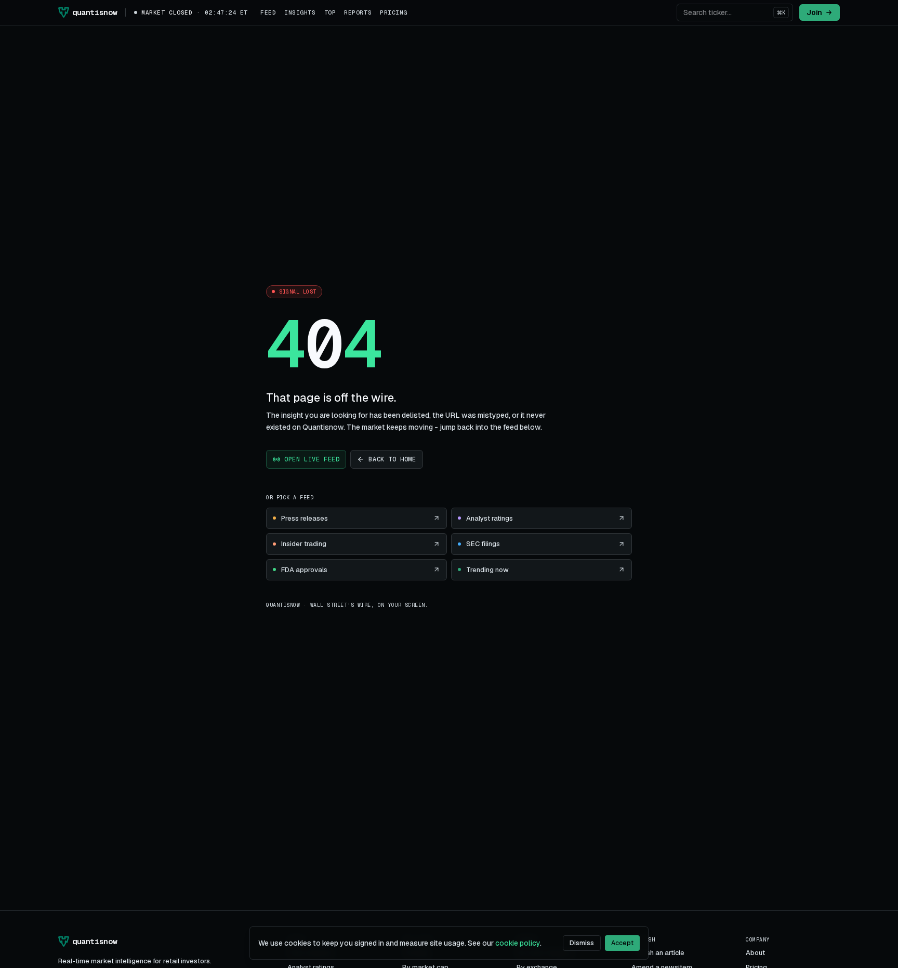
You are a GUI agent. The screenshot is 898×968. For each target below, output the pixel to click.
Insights (299, 12)
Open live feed (311, 459)
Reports (358, 12)
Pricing (393, 12)
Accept (622, 943)
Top (330, 12)
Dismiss (582, 943)
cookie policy (517, 943)
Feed (268, 12)
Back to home (392, 459)
